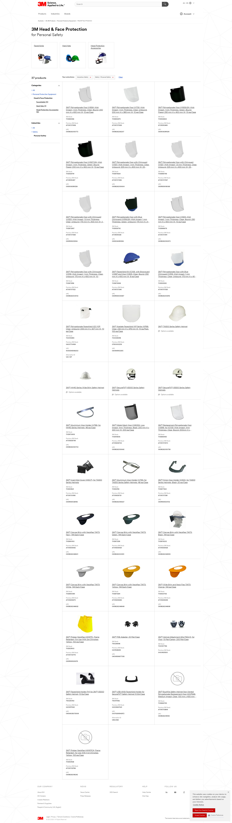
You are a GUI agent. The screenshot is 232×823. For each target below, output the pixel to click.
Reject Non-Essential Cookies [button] (204, 810)
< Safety (34, 132)
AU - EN (186, 3)
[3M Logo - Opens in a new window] (51, 4)
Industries (55, 14)
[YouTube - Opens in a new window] (175, 792)
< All (33, 90)
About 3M (40, 792)
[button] (216, 815)
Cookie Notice (198, 805)
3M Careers (41, 796)
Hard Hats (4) (41, 106)
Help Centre (146, 792)
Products (42, 14)
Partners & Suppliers (44, 803)
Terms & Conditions (63, 817)
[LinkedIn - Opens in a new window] (166, 792)
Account (187, 14)
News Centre (84, 792)
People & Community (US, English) (49, 807)
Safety (82, 77)
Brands (67, 14)
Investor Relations (43, 800)
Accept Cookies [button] (200, 815)
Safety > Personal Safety (103, 77)
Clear (121, 77)
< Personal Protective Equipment (43, 94)
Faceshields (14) (42, 102)
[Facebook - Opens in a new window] (184, 792)
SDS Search (114, 792)
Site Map (145, 796)
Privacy (53, 817)
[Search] (165, 4)
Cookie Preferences (77, 817)
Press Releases (85, 796)
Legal (48, 817)
